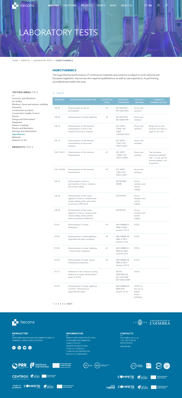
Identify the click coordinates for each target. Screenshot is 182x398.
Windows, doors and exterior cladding (30, 104)
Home (15, 61)
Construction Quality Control (25, 113)
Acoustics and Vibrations (23, 98)
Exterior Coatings (20, 125)
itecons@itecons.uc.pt (129, 338)
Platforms (69, 6)
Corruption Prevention (78, 351)
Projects (86, 6)
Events (101, 6)
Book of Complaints (76, 354)
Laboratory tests (42, 61)
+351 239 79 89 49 (128, 341)
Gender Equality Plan (77, 346)
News (113, 6)
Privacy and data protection (80, 338)
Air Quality (17, 101)
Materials (16, 137)
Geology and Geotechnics (24, 131)
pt (146, 6)
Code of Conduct (75, 349)
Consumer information (78, 341)
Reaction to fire (19, 140)
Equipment (17, 122)
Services (53, 6)
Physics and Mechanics (22, 128)
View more (125, 346)
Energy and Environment (23, 119)
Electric (15, 116)
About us (126, 6)
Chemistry (16, 107)
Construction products (22, 110)
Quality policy (73, 343)
